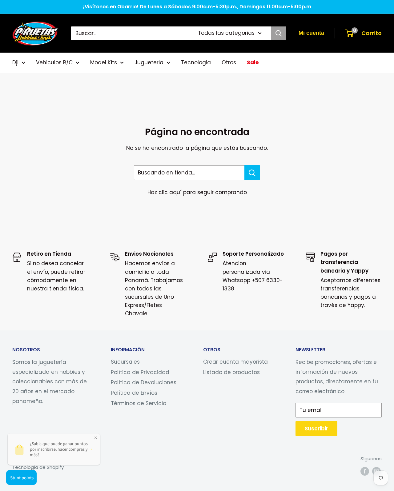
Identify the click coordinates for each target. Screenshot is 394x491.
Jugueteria (149, 62)
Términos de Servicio (138, 403)
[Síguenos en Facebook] (364, 471)
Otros (229, 62)
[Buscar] (278, 33)
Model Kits (103, 62)
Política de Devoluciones (143, 382)
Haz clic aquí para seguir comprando (197, 192)
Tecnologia (196, 62)
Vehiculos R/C (54, 62)
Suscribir (316, 428)
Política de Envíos (134, 393)
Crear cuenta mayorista (235, 361)
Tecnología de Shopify (38, 467)
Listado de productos (231, 372)
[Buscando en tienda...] (252, 172)
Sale (253, 62)
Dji (15, 62)
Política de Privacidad (140, 372)
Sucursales (125, 361)
